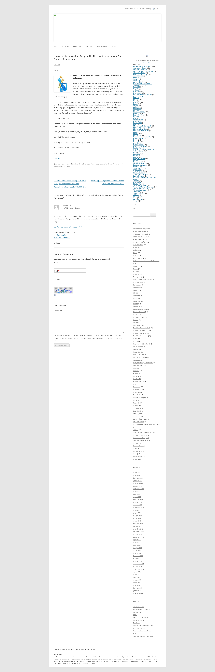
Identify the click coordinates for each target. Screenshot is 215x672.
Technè (136, 181)
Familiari (136, 98)
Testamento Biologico (141, 188)
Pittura (135, 156)
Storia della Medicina (140, 174)
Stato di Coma (138, 173)
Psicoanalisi (137, 162)
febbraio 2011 (138, 588)
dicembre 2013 (138, 502)
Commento (58, 311)
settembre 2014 (138, 489)
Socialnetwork (138, 168)
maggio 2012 (137, 548)
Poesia (135, 157)
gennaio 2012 (137, 558)
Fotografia (137, 109)
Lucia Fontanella (138, 620)
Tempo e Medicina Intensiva (143, 187)
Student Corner (138, 176)
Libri (134, 118)
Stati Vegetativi (138, 171)
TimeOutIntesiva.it (131, 9)
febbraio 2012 (138, 556)
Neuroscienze (138, 138)
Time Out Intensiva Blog (61, 649)
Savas (68, 167)
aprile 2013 (137, 518)
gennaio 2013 (137, 526)
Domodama (137, 612)
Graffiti (135, 105)
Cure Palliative (138, 82)
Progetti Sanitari (139, 159)
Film (134, 101)
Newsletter (137, 143)
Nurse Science (138, 145)
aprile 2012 (137, 550)
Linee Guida (137, 123)
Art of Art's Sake (138, 607)
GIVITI (135, 615)
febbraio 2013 (138, 524)
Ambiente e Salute (139, 68)
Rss (157, 9)
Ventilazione (137, 199)
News (80, 164)
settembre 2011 (138, 569)
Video (135, 201)
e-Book (136, 90)
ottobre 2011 (137, 567)
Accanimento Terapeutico (142, 66)
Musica (135, 134)
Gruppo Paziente (139, 112)
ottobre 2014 (137, 486)
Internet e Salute (139, 115)
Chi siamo (65, 47)
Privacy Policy (102, 47)
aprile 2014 (137, 497)
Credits (114, 47)
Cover (135, 79)
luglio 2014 (136, 491)
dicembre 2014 (138, 483)
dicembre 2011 (138, 561)
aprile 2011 (137, 583)
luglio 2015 (136, 473)
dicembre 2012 (138, 529)
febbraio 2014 (138, 499)
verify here (147, 62)
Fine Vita (136, 102)
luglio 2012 (136, 542)
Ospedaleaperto (139, 628)
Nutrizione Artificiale (140, 146)
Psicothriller (137, 121)
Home (56, 47)
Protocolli (136, 160)
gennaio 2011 (137, 591)
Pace (135, 152)
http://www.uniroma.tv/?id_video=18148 (68, 227)
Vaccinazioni (137, 196)
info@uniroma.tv (60, 235)
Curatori (89, 47)
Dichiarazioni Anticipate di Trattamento (142, 84)
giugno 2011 (137, 577)
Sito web (57, 280)
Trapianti (136, 192)
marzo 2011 (137, 585)
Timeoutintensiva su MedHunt (143, 636)
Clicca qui (57, 158)
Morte (135, 132)
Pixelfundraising (145, 9)
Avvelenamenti (138, 76)
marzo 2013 (137, 521)
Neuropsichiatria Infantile (142, 137)
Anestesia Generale (140, 69)
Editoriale (136, 91)
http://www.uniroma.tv (62, 238)
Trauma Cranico (139, 193)
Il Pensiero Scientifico (140, 617)
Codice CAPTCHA (60, 305)
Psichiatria (137, 182)
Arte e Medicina (139, 73)
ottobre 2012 (137, 534)
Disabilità (136, 87)
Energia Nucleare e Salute (142, 95)
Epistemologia (138, 96)
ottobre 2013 (137, 505)
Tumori (136, 195)
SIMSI (135, 634)
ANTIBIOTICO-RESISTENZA (143, 71)
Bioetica (136, 77)
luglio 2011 (136, 575)
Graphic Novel (138, 120)
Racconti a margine (140, 165)
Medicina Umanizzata (141, 131)
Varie (92, 164)
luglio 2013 (136, 510)
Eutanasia (136, 141)
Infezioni (136, 113)
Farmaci (136, 99)
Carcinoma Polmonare (112, 164)
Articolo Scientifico (140, 74)
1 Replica (57, 65)
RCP (134, 124)
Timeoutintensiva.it (140, 190)
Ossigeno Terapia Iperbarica (143, 149)
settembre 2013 (138, 508)
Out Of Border (138, 151)
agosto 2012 (137, 540)
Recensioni (137, 135)
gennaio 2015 (137, 481)
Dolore (135, 88)
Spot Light (137, 170)
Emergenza (137, 93)
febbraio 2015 (138, 478)
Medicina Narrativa (140, 129)
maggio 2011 (137, 580)
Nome (57, 262)
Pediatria (136, 154)
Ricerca (136, 166)
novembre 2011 (138, 564)
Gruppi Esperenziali (140, 163)
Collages (136, 107)
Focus (135, 104)
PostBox (136, 110)
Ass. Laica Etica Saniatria (141, 609)
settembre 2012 (138, 537)
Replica (56, 243)
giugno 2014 (137, 494)
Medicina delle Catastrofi (142, 126)
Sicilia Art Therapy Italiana (142, 631)
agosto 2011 (137, 572)
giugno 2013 (137, 513)
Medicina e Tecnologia (141, 127)
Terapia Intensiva (139, 185)
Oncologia (86, 164)
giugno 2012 (137, 545)
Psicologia (137, 184)
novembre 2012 (138, 532)
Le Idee (136, 116)
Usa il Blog (77, 47)
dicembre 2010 (138, 593)
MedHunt (136, 623)
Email (56, 271)
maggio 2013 (137, 516)
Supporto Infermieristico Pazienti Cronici (145, 178)
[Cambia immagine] (55, 296)
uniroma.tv (67, 206)
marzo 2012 (137, 553)
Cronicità (136, 80)
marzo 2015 (137, 475)
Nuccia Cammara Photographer (144, 626)
